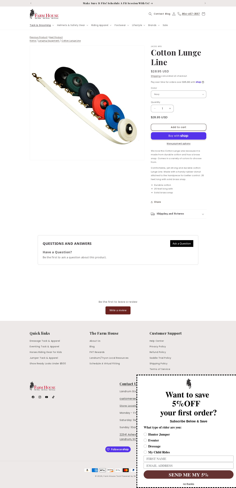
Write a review (118, 310)
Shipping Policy (159, 363)
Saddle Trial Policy (160, 358)
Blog (167, 13)
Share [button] (157, 202)
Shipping (156, 76)
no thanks (183, 484)
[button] (41, 25)
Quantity (155, 102)
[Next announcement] (205, 3)
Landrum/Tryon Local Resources (109, 358)
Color (154, 88)
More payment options (178, 143)
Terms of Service (160, 369)
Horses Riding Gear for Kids (46, 352)
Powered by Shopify (131, 476)
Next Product (56, 37)
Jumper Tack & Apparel (44, 358)
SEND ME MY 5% (184, 474)
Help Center (157, 340)
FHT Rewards (97, 352)
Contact (159, 13)
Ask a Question (182, 243)
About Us (95, 340)
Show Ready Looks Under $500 (48, 363)
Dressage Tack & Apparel (45, 340)
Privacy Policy (158, 346)
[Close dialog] (233, 377)
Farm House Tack (112, 476)
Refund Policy (158, 352)
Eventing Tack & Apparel (44, 346)
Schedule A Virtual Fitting (105, 363)
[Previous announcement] (30, 3)
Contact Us (129, 383)
